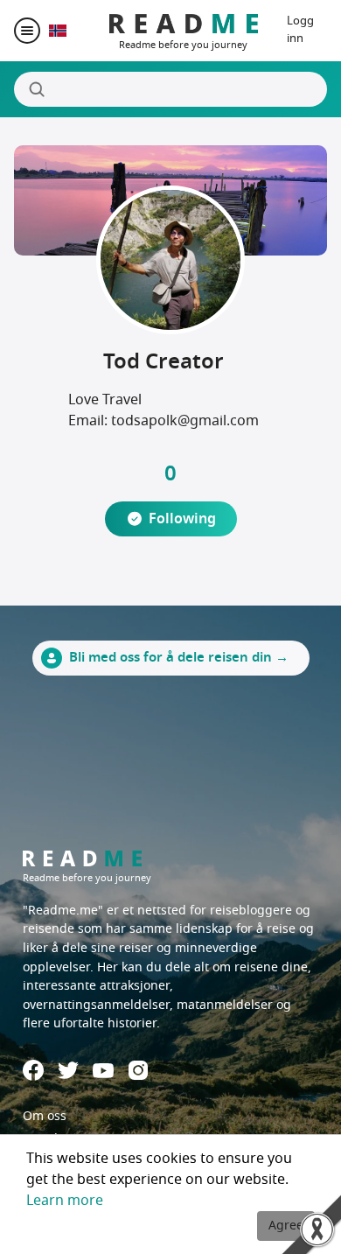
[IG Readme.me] (138, 1070)
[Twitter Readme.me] (68, 1070)
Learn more (64, 1200)
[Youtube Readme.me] (103, 1070)
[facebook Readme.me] (33, 1070)
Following (182, 518)
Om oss (44, 1116)
